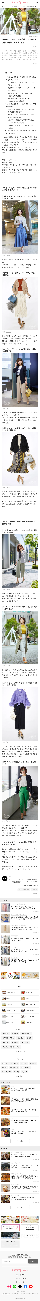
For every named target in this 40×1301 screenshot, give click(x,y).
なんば (16, 1042)
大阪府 (21, 1038)
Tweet (34, 64)
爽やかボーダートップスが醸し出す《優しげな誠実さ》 (20, 94)
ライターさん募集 (20, 1278)
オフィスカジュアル (24, 890)
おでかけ (24, 1063)
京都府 (16, 1034)
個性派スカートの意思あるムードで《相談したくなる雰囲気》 (20, 99)
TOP (2, 6)
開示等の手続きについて (32, 1294)
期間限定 (6, 1063)
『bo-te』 (8, 255)
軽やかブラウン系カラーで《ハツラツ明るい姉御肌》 (21, 89)
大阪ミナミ (26, 1034)
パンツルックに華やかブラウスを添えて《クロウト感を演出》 (21, 121)
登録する (33, 1261)
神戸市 (6, 1034)
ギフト (17, 1072)
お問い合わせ (20, 1274)
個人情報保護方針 (6, 1294)
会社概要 (17, 1291)
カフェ (5, 1068)
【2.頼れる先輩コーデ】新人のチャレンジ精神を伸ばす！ (21, 105)
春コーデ (35, 890)
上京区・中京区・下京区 (11, 1047)
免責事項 (23, 1291)
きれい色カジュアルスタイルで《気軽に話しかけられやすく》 (21, 83)
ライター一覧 (20, 1282)
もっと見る (19, 1051)
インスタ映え (7, 1072)
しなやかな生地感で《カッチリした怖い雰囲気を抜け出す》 (21, 110)
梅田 (30, 1038)
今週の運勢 (14, 1068)
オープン (33, 1063)
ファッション (8, 6)
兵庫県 (6, 1042)
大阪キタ (26, 1042)
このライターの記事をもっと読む (28, 885)
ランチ (25, 1072)
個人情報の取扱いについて (18, 1294)
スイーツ (15, 1063)
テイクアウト (26, 1068)
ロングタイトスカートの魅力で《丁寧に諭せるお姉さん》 (21, 115)
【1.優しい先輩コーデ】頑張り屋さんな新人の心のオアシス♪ (21, 78)
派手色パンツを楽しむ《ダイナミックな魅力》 (21, 126)
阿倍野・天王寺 (9, 1038)
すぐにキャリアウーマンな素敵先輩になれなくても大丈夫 (21, 132)
